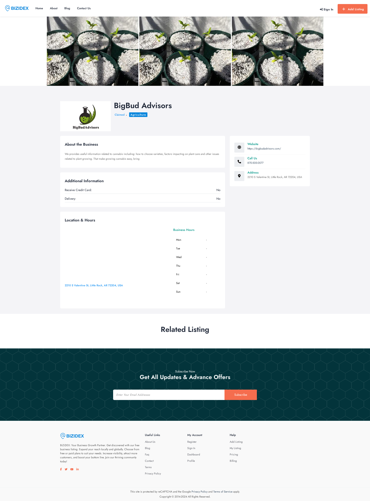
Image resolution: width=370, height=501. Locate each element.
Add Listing (356, 9)
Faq (147, 454)
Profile (191, 461)
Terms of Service (222, 491)
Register (192, 442)
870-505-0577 (255, 163)
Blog (67, 8)
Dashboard (193, 454)
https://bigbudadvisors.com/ (264, 148)
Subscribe (240, 394)
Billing (233, 461)
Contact (149, 461)
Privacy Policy (153, 473)
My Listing (235, 448)
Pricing (234, 454)
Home (39, 8)
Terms (148, 467)
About (53, 8)
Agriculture (138, 115)
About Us (150, 442)
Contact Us (84, 8)
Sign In (191, 448)
